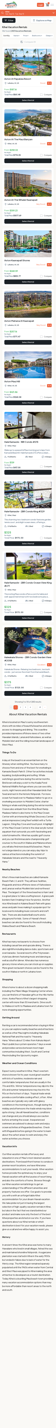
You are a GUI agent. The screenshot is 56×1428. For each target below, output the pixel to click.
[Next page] (45, 707)
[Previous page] (11, 707)
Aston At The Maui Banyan (18, 139)
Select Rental (28, 100)
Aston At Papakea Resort (17, 78)
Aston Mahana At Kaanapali (19, 320)
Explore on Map (44, 20)
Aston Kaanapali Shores (17, 260)
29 (40, 707)
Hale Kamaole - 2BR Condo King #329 (24, 511)
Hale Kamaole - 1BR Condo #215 (21, 441)
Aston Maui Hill (12, 381)
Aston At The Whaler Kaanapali (20, 199)
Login (40, 5)
